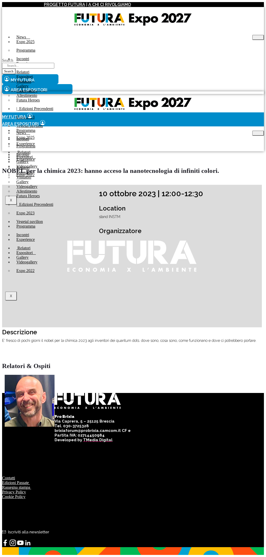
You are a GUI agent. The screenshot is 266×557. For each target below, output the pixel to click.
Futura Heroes (28, 100)
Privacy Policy (14, 492)
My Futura (14, 116)
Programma (25, 50)
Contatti (8, 478)
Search (7, 60)
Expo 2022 (25, 270)
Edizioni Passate (16, 482)
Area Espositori (20, 123)
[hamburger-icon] (258, 37)
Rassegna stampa (16, 487)
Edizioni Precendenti (34, 108)
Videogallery (26, 262)
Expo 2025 (25, 41)
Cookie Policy (13, 496)
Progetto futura (64, 4)
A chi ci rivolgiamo (109, 4)
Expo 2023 (25, 213)
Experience (25, 159)
